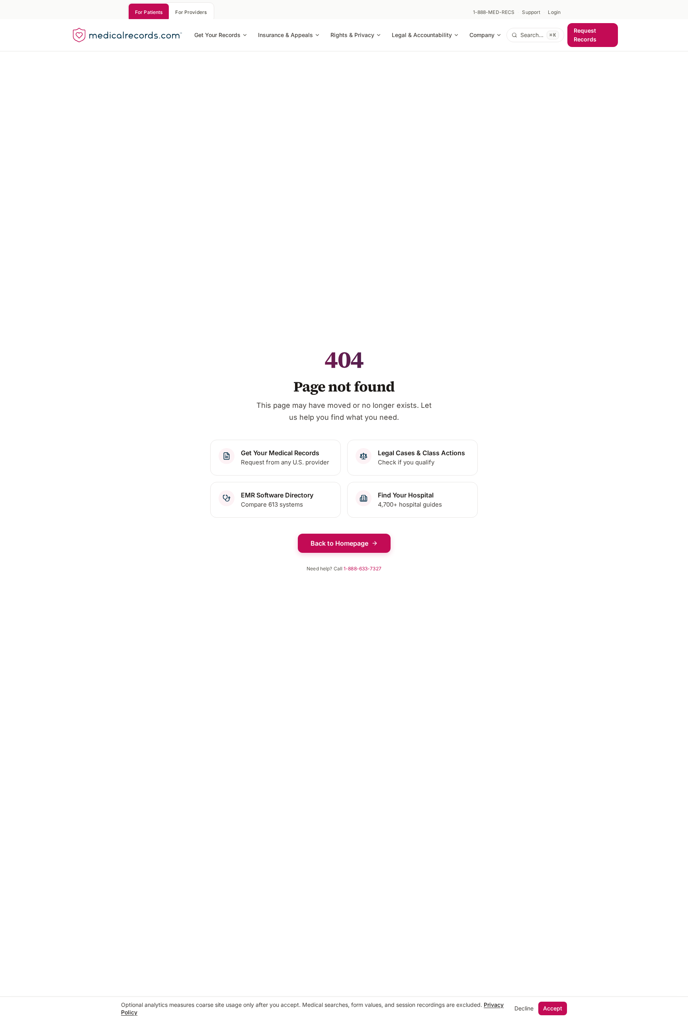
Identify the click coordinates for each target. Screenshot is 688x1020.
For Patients (148, 12)
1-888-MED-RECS (494, 12)
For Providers (191, 12)
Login (554, 12)
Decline (524, 1008)
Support (531, 12)
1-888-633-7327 (362, 569)
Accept (552, 1008)
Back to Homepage (339, 543)
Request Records (585, 35)
